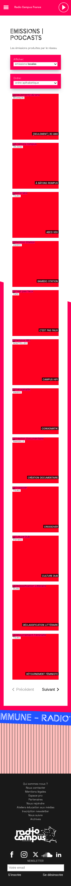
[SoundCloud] (47, 854)
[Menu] (6, 7)
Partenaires (36, 800)
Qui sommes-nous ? (35, 784)
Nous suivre (35, 815)
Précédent (25, 689)
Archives (35, 819)
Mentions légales (35, 792)
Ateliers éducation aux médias (35, 807)
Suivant (48, 689)
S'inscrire (14, 875)
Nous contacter (35, 788)
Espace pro (35, 796)
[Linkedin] (58, 854)
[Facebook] (12, 854)
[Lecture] (64, 7)
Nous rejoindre (35, 804)
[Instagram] (24, 854)
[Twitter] (35, 854)
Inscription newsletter (35, 811)
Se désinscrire (53, 875)
